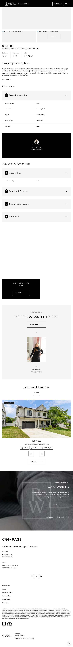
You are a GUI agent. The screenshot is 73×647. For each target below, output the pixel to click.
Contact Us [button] (58, 4)
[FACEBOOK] (32, 576)
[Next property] (41, 453)
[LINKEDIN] (41, 576)
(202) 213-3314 (37, 147)
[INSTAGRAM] (36, 576)
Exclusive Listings (7, 592)
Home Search (6, 599)
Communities (6, 596)
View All (54, 36)
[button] (59, 505)
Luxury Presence (20, 635)
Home (4, 589)
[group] (36, 425)
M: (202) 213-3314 (63, 517)
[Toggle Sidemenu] (66, 4)
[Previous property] (31, 453)
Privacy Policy (30, 638)
